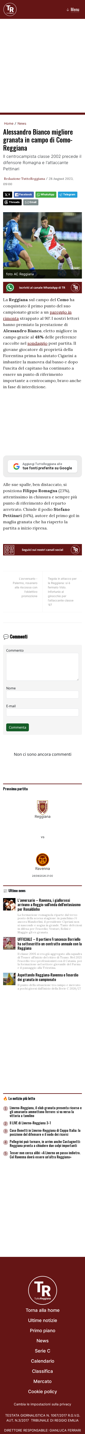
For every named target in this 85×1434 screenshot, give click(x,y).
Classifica (42, 1371)
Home (8, 123)
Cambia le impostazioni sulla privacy (42, 1404)
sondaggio (37, 343)
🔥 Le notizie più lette (19, 1098)
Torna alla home (43, 1310)
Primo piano (42, 1330)
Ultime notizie (42, 1320)
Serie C (42, 1351)
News (22, 123)
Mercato (42, 1381)
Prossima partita (15, 788)
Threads (14, 202)
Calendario (42, 1361)
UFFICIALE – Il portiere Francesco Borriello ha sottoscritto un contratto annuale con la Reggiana (50, 943)
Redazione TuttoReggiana (24, 179)
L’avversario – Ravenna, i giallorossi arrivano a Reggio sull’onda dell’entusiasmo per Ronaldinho (49, 904)
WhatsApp (47, 194)
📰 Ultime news (14, 890)
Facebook (25, 194)
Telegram (69, 194)
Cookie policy (42, 1391)
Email (33, 202)
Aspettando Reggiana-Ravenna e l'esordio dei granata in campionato (48, 977)
